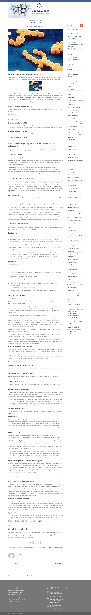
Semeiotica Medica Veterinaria (74, 269)
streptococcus (45, 549)
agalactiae (41, 547)
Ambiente (69, 69)
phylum (77, 321)
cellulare (69, 309)
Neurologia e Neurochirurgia (74, 197)
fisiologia (70, 313)
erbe (76, 311)
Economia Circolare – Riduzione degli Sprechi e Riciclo (73, 59)
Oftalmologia (70, 210)
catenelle (49, 547)
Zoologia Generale (71, 295)
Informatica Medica (72, 185)
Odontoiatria (70, 204)
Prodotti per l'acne (71, 240)
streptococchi (38, 549)
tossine (49, 549)
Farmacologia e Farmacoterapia (75, 160)
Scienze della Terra (71, 262)
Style (68, 279)
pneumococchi (33, 549)
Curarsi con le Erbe (72, 126)
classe (75, 309)
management (74, 315)
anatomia (71, 304)
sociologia (76, 329)
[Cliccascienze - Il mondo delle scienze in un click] (33, 10)
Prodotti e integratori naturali (74, 235)
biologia (77, 307)
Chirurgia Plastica (71, 115)
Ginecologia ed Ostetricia (73, 177)
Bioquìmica (70, 104)
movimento (76, 319)
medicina (75, 318)
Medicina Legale (71, 188)
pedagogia (69, 321)
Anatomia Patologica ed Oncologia (73, 75)
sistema (73, 329)
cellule (72, 309)
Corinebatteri (57, 563)
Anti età (69, 86)
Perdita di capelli (71, 230)
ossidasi (27, 549)
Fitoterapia (70, 174)
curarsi (78, 309)
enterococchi (55, 547)
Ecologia (69, 143)
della (81, 309)
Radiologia (70, 251)
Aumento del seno (71, 92)
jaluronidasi (23, 549)
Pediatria (69, 227)
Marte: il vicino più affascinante (75, 33)
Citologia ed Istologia (72, 121)
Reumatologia (70, 256)
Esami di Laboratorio (72, 152)
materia (78, 315)
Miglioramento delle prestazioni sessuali (72, 192)
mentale (68, 319)
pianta (80, 321)
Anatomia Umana (71, 81)
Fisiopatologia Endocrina (73, 172)
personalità (73, 321)
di (68, 311)
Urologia (69, 290)
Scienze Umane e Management (74, 264)
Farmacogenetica (71, 157)
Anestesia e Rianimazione (73, 83)
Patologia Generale (72, 220)
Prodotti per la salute (72, 243)
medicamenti (69, 317)
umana (75, 331)
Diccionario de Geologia (73, 134)
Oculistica (69, 202)
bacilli (45, 547)
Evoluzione (70, 154)
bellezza (69, 94)
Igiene (68, 183)
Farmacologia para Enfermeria (74, 164)
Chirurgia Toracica (71, 118)
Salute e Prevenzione (72, 259)
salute (69, 327)
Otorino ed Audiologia (72, 217)
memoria (80, 317)
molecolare (72, 319)
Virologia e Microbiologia (35, 20)
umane (78, 331)
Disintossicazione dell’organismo (71, 138)
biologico (81, 307)
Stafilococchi (13, 563)
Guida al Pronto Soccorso (73, 180)
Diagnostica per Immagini (73, 132)
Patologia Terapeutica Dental (74, 223)
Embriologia (70, 146)
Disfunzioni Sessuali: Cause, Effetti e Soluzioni (74, 37)
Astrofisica (70, 89)
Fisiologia (69, 169)
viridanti (53, 549)
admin (42, 26)
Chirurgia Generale (72, 110)
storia (68, 331)
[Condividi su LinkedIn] (41, 542)
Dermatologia (70, 129)
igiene (78, 313)
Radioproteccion (71, 254)
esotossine (18, 549)
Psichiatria (70, 245)
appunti (77, 304)
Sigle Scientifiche (71, 276)
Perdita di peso (71, 233)
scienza (73, 327)
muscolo (80, 319)
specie (79, 329)
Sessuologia (70, 273)
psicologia (77, 324)
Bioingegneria (70, 97)
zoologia (69, 333)
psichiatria (71, 324)
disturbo (71, 311)
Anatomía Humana (72, 72)
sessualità (69, 329)
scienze (78, 327)
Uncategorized (71, 287)
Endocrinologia (71, 149)
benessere (71, 307)
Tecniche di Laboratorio (73, 282)
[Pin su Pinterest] (38, 542)
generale (75, 313)
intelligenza (69, 315)
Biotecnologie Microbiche (73, 107)
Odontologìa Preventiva (73, 207)
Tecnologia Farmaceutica (73, 284)
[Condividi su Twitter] (33, 542)
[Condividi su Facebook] (30, 542)
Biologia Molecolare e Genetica (75, 100)
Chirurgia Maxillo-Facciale (73, 112)
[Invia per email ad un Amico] (36, 542)
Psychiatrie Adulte (71, 248)
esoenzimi (60, 547)
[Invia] (81, 25)
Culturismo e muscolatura (73, 123)
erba (74, 311)
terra (71, 331)
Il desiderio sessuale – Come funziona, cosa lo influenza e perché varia (74, 52)
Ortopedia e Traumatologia (74, 213)
